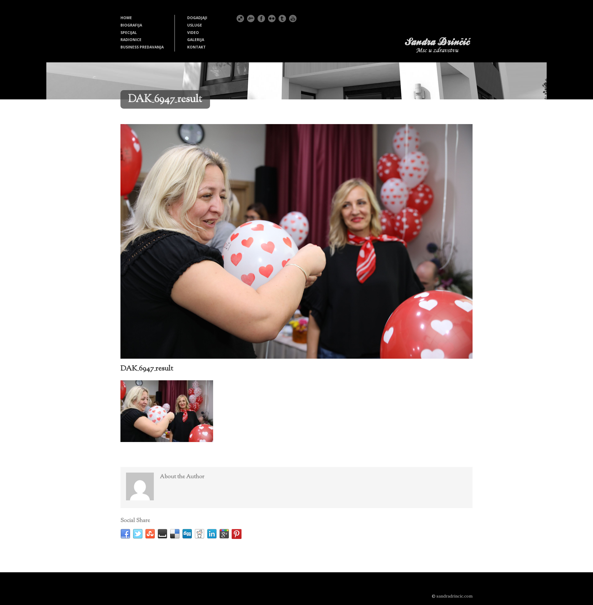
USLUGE (194, 25)
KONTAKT (196, 47)
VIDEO (193, 32)
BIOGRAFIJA (131, 25)
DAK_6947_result (146, 368)
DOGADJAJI (197, 17)
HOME (126, 17)
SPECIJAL (128, 32)
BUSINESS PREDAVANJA (142, 47)
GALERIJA (195, 39)
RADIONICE (130, 39)
